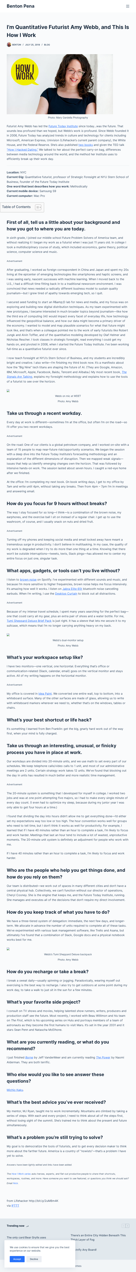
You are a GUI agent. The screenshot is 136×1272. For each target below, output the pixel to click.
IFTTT (15, 1205)
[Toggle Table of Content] (36, 207)
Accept (17, 1259)
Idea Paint (45, 693)
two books (85, 145)
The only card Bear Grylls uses (26, 1237)
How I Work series (21, 1174)
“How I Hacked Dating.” (22, 149)
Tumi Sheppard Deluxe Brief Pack (29, 620)
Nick (15, 1183)
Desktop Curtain (66, 593)
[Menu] (127, 6)
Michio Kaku (15, 1090)
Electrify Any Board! (84, 1249)
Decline (34, 1259)
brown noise (28, 579)
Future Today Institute (63, 126)
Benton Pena (21, 6)
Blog (47, 44)
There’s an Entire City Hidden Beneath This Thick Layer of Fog (98, 1237)
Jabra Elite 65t (72, 589)
